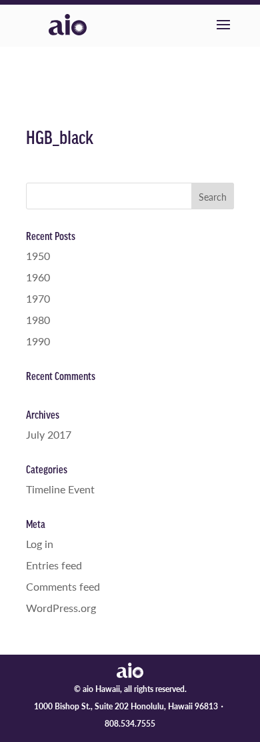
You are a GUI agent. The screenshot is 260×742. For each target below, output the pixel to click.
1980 (38, 319)
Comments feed (63, 586)
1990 (38, 341)
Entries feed (54, 565)
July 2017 (48, 434)
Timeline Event (60, 489)
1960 (38, 277)
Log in (39, 543)
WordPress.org (61, 607)
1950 (38, 255)
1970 (38, 298)
